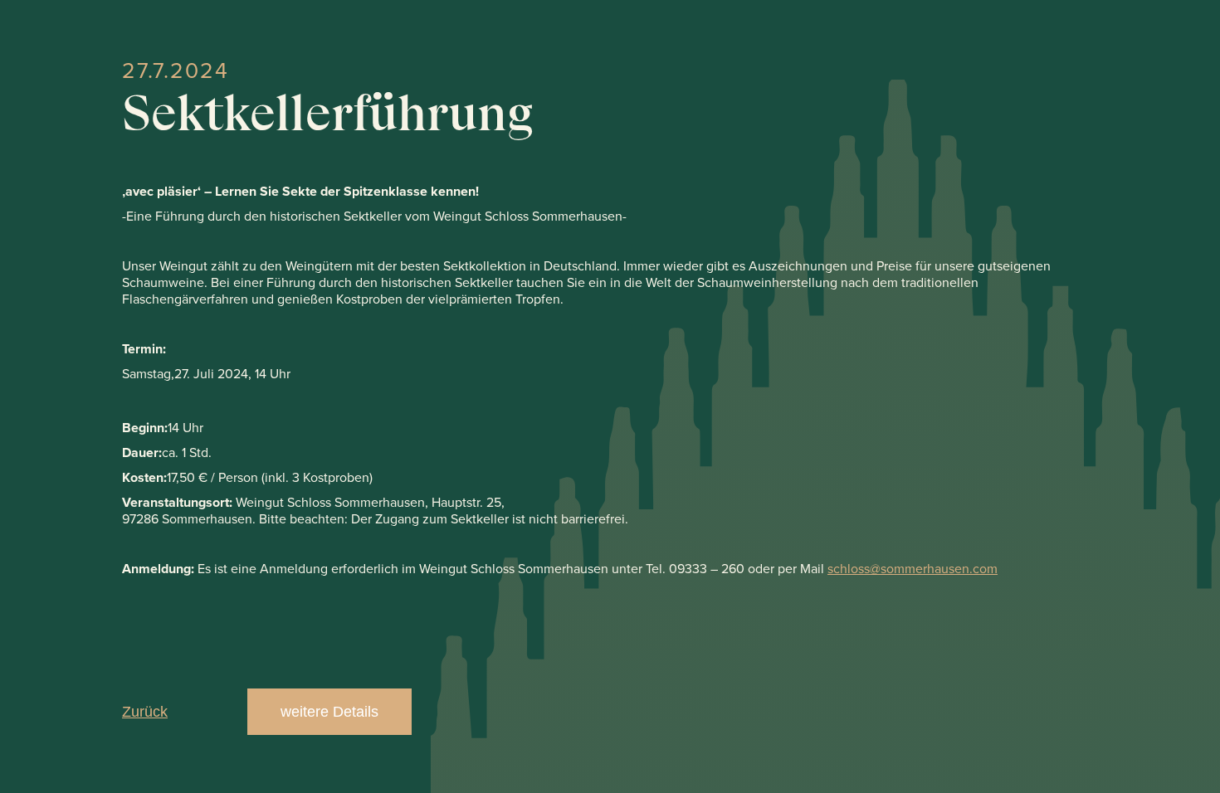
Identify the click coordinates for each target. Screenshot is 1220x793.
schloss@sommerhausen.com (912, 568)
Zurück (145, 711)
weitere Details (329, 711)
